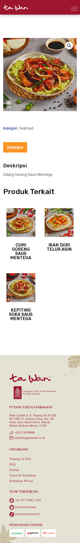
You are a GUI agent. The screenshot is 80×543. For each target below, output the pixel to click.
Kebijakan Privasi (21, 481)
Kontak (14, 470)
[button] (74, 8)
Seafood (26, 128)
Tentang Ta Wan (20, 458)
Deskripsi (15, 147)
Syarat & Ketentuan (22, 475)
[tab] (15, 147)
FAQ (12, 464)
